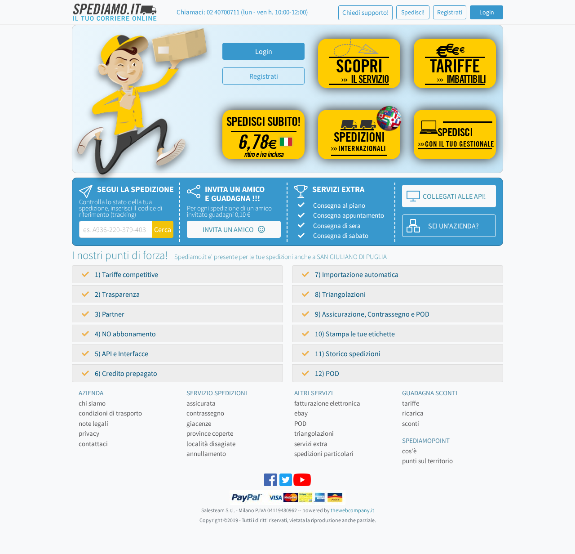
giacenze (198, 423)
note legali (93, 423)
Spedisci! (413, 12)
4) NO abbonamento (124, 333)
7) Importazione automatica (356, 274)
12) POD (326, 373)
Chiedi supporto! (365, 12)
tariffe (410, 403)
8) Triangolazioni (340, 294)
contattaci (93, 443)
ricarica (413, 413)
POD (300, 423)
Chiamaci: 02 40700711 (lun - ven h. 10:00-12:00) (242, 12)
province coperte (209, 433)
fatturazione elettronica (327, 403)
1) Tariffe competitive (125, 274)
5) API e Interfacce (120, 353)
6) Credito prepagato (125, 373)
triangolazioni (314, 433)
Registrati (449, 12)
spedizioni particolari (324, 453)
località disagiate (210, 443)
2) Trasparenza (116, 294)
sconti (410, 423)
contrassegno (205, 413)
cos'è (409, 451)
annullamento (206, 453)
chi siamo (92, 403)
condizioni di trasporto (110, 413)
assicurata (201, 403)
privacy (89, 433)
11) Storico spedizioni (347, 353)
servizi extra (310, 443)
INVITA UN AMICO (230, 229)
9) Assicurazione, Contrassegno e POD (371, 313)
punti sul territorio (427, 460)
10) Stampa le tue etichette (354, 333)
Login (486, 12)
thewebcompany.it (352, 510)
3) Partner (108, 313)
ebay (301, 413)
